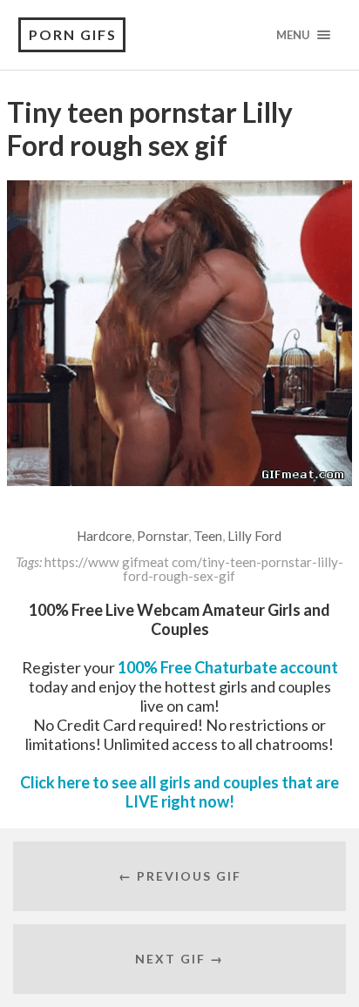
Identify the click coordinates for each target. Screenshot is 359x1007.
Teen (207, 536)
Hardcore (104, 536)
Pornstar (162, 536)
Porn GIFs (73, 34)
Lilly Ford (254, 536)
